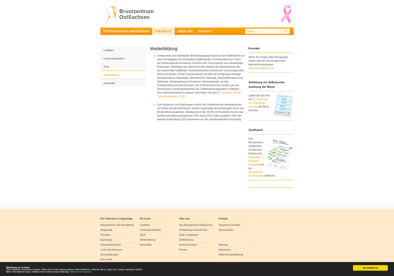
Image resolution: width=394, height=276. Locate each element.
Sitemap (223, 244)
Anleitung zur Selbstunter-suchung (258, 103)
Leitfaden (108, 50)
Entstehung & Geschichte (193, 230)
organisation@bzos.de (261, 68)
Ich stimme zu (370, 268)
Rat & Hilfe (106, 259)
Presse (183, 249)
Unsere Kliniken (188, 244)
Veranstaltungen (109, 254)
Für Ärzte (163, 31)
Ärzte (106, 66)
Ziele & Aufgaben (188, 234)
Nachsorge (106, 239)
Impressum (225, 249)
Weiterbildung (111, 75)
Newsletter (109, 83)
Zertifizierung (186, 239)
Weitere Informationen (81, 271)
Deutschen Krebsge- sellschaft (255, 161)
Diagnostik (106, 230)
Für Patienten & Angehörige (126, 31)
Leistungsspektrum (114, 58)
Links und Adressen (111, 249)
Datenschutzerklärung (231, 254)
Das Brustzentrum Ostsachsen (196, 225)
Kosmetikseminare (110, 244)
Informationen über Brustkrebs (117, 225)
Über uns (185, 31)
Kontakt (206, 31)
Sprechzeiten (226, 230)
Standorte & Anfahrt (229, 225)
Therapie (105, 234)
